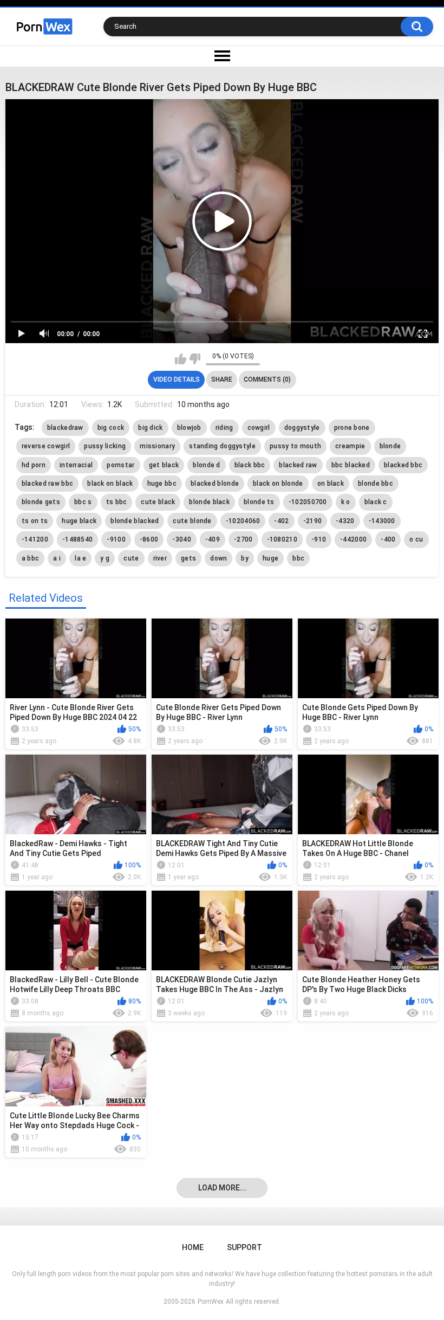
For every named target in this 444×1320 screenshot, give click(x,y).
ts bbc (116, 502)
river (160, 558)
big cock (110, 428)
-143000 (382, 521)
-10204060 (243, 521)
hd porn (33, 465)
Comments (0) (267, 379)
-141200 (35, 539)
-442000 (353, 539)
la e (80, 558)
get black (164, 465)
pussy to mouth (295, 446)
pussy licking (105, 446)
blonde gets (41, 502)
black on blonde (278, 483)
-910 (318, 539)
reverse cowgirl (46, 446)
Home (193, 1247)
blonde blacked (134, 521)
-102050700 (308, 502)
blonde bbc (375, 483)
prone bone (352, 428)
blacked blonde (215, 483)
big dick (150, 428)
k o (345, 502)
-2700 (243, 539)
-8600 (149, 539)
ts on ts (35, 521)
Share (221, 379)
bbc (298, 558)
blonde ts (259, 502)
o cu (416, 539)
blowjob (189, 428)
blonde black (209, 502)
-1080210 (282, 539)
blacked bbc (403, 465)
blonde (390, 446)
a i (57, 558)
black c (375, 502)
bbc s (83, 502)
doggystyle (302, 428)
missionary (157, 446)
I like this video (180, 358)
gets (188, 558)
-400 (388, 539)
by (245, 558)
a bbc (31, 558)
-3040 (181, 539)
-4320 (345, 521)
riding (224, 428)
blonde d (206, 465)
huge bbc (162, 483)
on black (330, 483)
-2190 (312, 521)
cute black (158, 502)
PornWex (211, 1301)
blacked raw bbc (48, 483)
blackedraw (65, 428)
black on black (110, 483)
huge (270, 558)
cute (131, 558)
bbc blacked (350, 465)
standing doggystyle (222, 446)
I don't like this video (194, 358)
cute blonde (192, 521)
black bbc (249, 465)
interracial (76, 465)
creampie (350, 446)
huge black (79, 521)
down (218, 558)
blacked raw (298, 465)
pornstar (120, 465)
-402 (281, 521)
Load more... (222, 1187)
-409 (212, 539)
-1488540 (77, 539)
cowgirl (258, 428)
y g (104, 558)
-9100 (116, 539)
